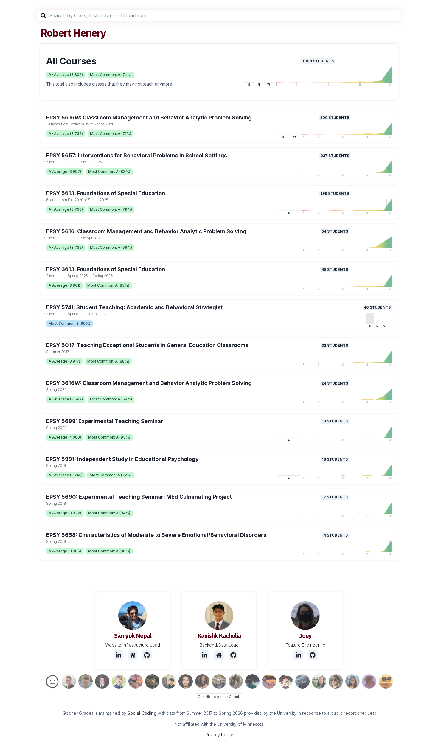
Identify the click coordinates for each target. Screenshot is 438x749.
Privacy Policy (219, 734)
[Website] (132, 655)
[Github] (147, 655)
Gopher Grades (78, 713)
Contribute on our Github (219, 696)
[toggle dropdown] (44, 124)
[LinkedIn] (118, 655)
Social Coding (142, 713)
